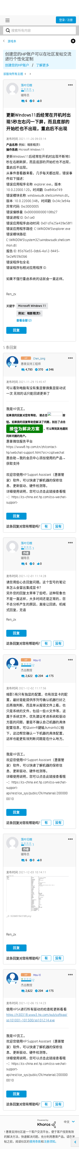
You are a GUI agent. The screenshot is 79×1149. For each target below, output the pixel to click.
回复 (16, 330)
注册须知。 (51, 1141)
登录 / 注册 (66, 20)
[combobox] (39, 30)
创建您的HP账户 (17, 65)
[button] (70, 85)
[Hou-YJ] (12, 664)
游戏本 (12, 41)
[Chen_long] (12, 362)
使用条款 (35, 1141)
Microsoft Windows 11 (32, 306)
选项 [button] (73, 41)
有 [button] (46, 526)
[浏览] (6, 20)
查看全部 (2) (24, 320)
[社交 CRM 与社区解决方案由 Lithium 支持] (46, 1123)
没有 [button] (58, 526)
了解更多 (42, 65)
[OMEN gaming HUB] (26, 73)
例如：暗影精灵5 (29, 313)
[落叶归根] (12, 89)
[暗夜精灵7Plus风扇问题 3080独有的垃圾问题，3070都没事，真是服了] (30, 73)
